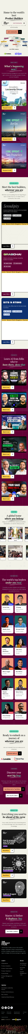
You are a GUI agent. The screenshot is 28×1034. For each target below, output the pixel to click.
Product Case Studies (6, 968)
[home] (6, 23)
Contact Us (25, 1012)
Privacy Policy (3, 1012)
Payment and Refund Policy (17, 1012)
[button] (23, 23)
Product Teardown (6, 971)
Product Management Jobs (23, 973)
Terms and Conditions (9, 1012)
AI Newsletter (4, 963)
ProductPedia (4, 973)
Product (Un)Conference (7, 992)
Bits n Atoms (4, 994)
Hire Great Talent (22, 968)
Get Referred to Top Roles (23, 964)
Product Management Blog (6, 976)
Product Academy (5, 966)
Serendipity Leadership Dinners (7, 988)
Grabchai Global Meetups (7, 997)
